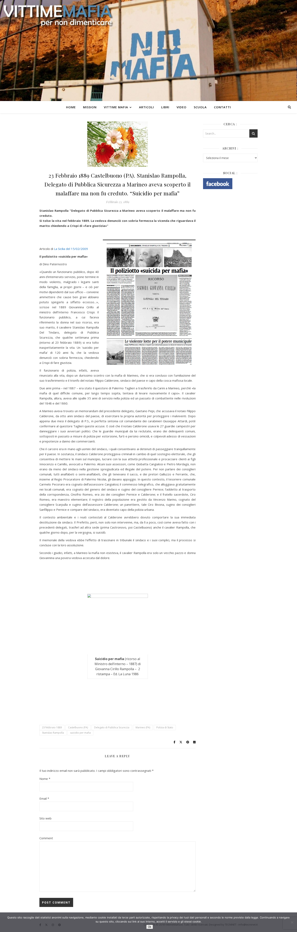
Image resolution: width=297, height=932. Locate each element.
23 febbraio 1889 (52, 727)
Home (71, 107)
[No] (292, 922)
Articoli (146, 107)
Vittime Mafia (116, 107)
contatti (222, 107)
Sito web (45, 818)
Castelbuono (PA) (78, 727)
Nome (44, 779)
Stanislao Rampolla (53, 732)
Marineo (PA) (143, 727)
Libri (165, 107)
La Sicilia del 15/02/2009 (71, 249)
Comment (46, 838)
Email (44, 798)
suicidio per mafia (80, 732)
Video (181, 107)
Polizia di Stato (164, 727)
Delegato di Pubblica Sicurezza (111, 727)
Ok (149, 926)
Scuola (200, 107)
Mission (90, 107)
